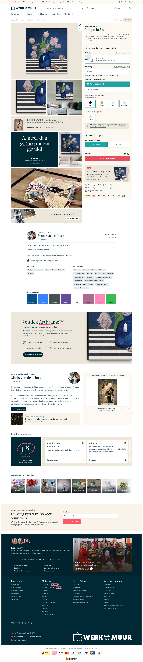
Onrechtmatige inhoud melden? (78, 648)
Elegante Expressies (81, 288)
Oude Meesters (79, 274)
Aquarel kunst (100, 274)
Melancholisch (51, 270)
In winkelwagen (109, 158)
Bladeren (90, 277)
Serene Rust (78, 281)
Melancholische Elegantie (94, 281)
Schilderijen (92, 270)
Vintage (90, 274)
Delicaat (61, 270)
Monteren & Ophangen (22, 571)
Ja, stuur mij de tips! (71, 521)
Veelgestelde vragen (21, 565)
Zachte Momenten (102, 284)
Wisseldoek (94, 89)
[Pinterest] (22, 623)
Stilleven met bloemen (103, 277)
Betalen (17, 568)
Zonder (97, 145)
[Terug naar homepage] (23, 8)
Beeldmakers (42, 14)
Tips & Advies (69, 14)
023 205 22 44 (47, 559)
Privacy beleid (93, 648)
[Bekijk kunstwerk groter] (80, 25)
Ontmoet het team (82, 569)
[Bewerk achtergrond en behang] (80, 29)
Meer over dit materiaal (123, 53)
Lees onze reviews (34, 164)
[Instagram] (19, 623)
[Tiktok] (31, 623)
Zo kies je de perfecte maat (121, 67)
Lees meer (110, 237)
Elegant (30, 274)
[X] (28, 623)
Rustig (30, 270)
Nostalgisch (39, 270)
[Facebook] (25, 623)
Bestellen (47, 565)
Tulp (84, 270)
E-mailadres (67, 512)
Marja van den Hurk (95, 26)
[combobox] (63, 8)
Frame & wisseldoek (97, 84)
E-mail (58, 559)
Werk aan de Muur (113, 581)
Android (50, 127)
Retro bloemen (79, 277)
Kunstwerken (15, 14)
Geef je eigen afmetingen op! (102, 75)
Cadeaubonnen (49, 571)
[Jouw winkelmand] (130, 8)
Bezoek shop (109, 234)
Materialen (56, 14)
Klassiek (110, 274)
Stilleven (102, 270)
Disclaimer (64, 648)
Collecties (28, 14)
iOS (43, 127)
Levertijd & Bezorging (51, 568)
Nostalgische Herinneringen (83, 284)
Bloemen (77, 270)
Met (120, 145)
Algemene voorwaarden (53, 648)
